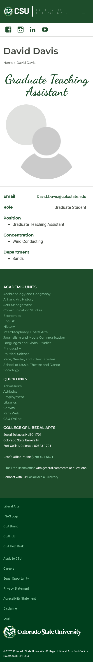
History (15, 326)
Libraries (10, 402)
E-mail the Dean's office (19, 468)
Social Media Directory (42, 477)
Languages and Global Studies (33, 343)
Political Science (22, 354)
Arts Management (23, 305)
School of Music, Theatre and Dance (37, 364)
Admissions (12, 386)
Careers (8, 568)
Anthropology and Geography (33, 294)
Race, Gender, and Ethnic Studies (35, 359)
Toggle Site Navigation (83, 12)
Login (7, 618)
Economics (18, 315)
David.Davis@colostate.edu (61, 196)
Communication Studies (28, 310)
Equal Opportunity (16, 578)
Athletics (10, 391)
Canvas (9, 408)
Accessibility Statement (19, 598)
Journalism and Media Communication (40, 337)
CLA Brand (11, 526)
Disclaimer (10, 608)
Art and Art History (24, 299)
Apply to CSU (12, 558)
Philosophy (18, 348)
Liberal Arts (11, 506)
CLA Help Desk (13, 546)
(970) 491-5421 (42, 457)
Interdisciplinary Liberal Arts (31, 332)
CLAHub (9, 536)
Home (8, 63)
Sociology (17, 370)
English (15, 321)
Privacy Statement (16, 588)
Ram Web (11, 413)
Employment (13, 397)
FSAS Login (11, 516)
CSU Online (12, 419)
